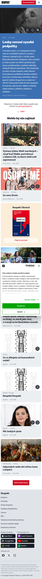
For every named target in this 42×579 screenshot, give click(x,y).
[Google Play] (8, 541)
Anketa (5, 354)
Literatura (6, 192)
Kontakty (4, 501)
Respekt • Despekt (8, 393)
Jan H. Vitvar (6, 163)
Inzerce (3, 513)
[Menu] (39, 2)
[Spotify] (25, 546)
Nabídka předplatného (9, 509)
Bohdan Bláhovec (7, 95)
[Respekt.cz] (6, 2)
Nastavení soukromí (8, 527)
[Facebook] (3, 557)
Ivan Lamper (6, 473)
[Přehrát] (33, 142)
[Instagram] (14, 557)
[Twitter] (9, 557)
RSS (2, 516)
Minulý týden (7, 464)
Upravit (19, 312)
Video (4, 37)
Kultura (5, 148)
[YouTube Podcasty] (25, 541)
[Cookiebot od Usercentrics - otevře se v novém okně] (26, 266)
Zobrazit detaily (30, 300)
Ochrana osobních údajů (10, 524)
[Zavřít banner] (39, 266)
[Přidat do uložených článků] (37, 142)
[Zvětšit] (21, 20)
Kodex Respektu (7, 505)
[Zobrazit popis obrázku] (32, 30)
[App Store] (8, 536)
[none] (37, 30)
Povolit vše (21, 306)
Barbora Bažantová (8, 199)
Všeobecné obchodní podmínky (12, 520)
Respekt (5, 364)
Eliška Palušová (7, 326)
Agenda (5, 428)
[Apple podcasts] (25, 536)
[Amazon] (8, 546)
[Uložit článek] (27, 30)
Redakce (4, 498)
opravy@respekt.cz (25, 106)
